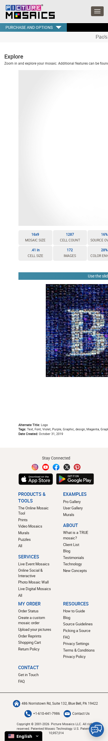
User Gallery (73, 508)
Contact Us (81, 713)
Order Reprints (29, 636)
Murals (23, 532)
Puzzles (24, 539)
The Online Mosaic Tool (33, 510)
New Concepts (75, 570)
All (20, 545)
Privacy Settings (76, 643)
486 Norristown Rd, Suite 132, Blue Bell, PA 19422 (60, 703)
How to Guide (74, 611)
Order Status (28, 611)
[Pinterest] (77, 467)
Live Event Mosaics (34, 563)
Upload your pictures (34, 629)
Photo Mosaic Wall (33, 582)
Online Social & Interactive (30, 573)
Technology (72, 563)
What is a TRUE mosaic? (75, 535)
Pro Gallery (72, 501)
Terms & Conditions (79, 650)
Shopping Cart (29, 642)
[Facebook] (56, 467)
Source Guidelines (78, 623)
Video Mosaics (30, 526)
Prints (23, 519)
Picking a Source (76, 630)
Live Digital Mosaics (34, 588)
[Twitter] (66, 467)
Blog (66, 551)
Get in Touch (28, 674)
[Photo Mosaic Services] (27, 10)
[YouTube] (45, 467)
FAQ (66, 637)
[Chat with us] (96, 729)
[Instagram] (35, 467)
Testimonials (73, 557)
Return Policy (28, 649)
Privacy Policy (74, 656)
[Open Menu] (97, 11)
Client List (71, 544)
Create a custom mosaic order (31, 620)
